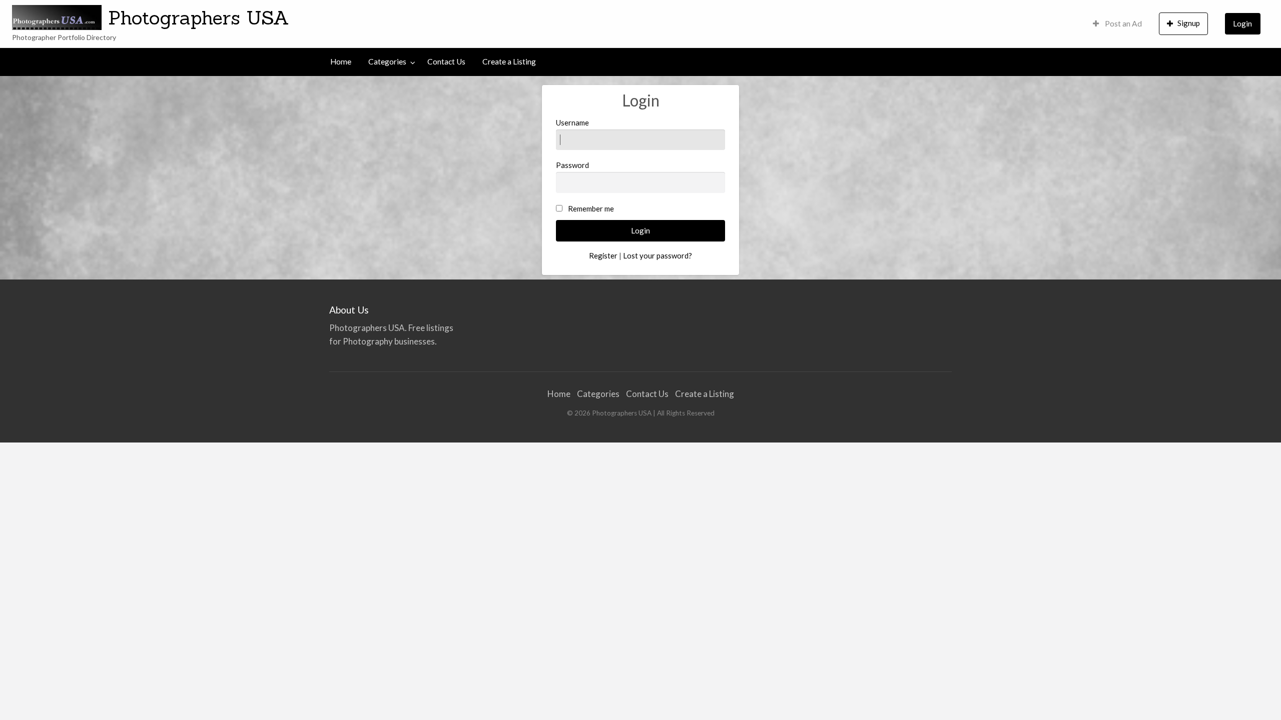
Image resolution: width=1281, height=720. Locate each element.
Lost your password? (657, 255)
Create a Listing (509, 61)
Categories (387, 61)
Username (572, 122)
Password (572, 165)
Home (340, 61)
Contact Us (446, 61)
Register (603, 255)
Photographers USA (198, 18)
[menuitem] (1117, 23)
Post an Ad (1122, 23)
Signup (1188, 23)
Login (1242, 23)
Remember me (591, 208)
